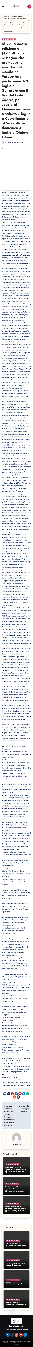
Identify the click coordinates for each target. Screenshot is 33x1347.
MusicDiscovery (16, 1326)
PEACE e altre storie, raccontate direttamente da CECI (15, 1208)
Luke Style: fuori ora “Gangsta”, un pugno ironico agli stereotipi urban (15, 1169)
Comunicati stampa (8, 39)
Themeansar (16, 1344)
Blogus (26, 1342)
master (9, 142)
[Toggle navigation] (3, 6)
